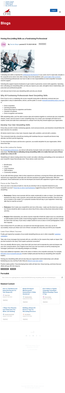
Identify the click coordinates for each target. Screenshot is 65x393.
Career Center (9, 1)
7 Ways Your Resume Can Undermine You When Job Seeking (9, 309)
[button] (62, 277)
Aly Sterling (27, 314)
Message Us (32, 352)
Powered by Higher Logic (32, 390)
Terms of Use (32, 378)
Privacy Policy (32, 377)
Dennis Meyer (14, 44)
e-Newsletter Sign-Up (32, 354)
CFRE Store (9, 4)
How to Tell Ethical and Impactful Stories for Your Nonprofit (10, 290)
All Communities (32, 368)
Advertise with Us (32, 380)
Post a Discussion (32, 370)
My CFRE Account (11, 5)
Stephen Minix (28, 297)
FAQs (32, 361)
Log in (54, 10)
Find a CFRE (9, 3)
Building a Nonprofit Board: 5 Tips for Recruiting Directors (29, 309)
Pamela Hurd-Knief (9, 314)
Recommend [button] (42, 44)
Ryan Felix (7, 295)
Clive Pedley (48, 297)
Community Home (32, 371)
